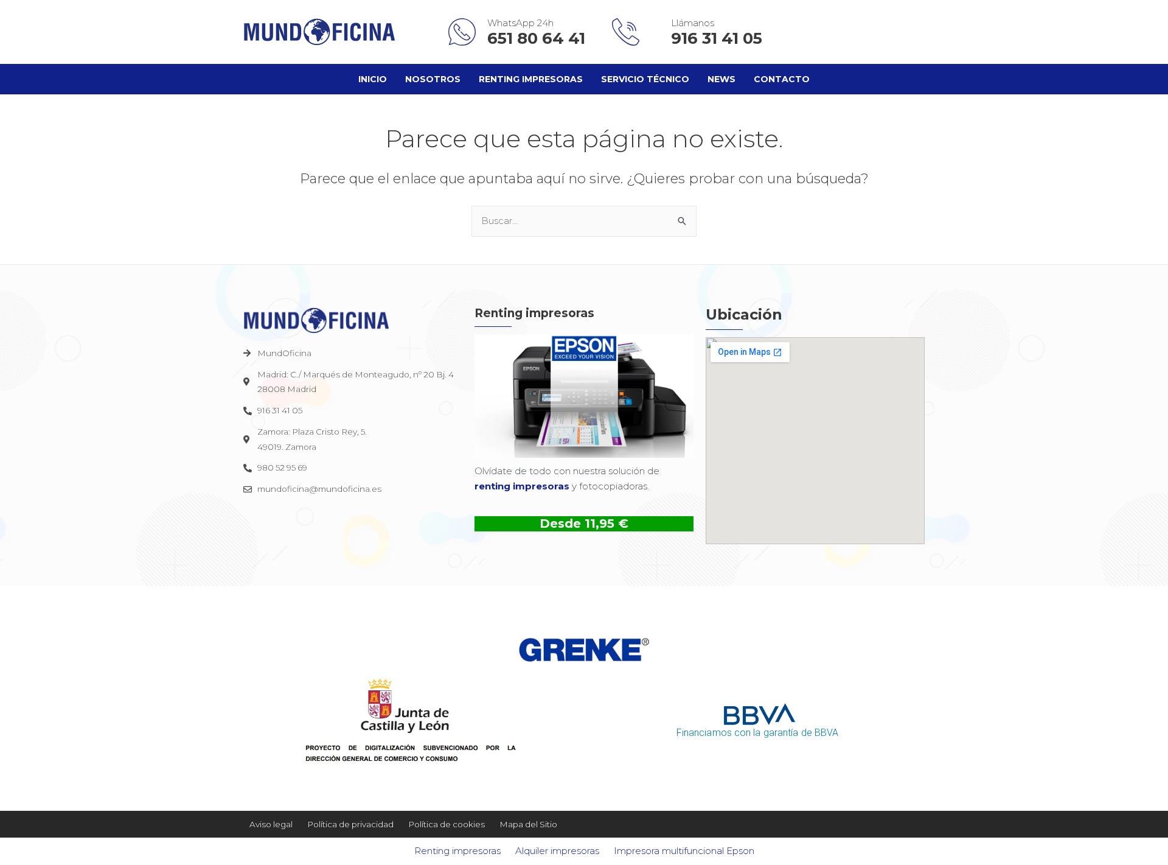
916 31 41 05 (716, 38)
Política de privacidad (350, 824)
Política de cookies (446, 824)
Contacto (782, 79)
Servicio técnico (645, 79)
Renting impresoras (531, 79)
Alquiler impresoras (557, 850)
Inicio (372, 79)
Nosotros (433, 79)
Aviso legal (271, 824)
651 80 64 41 (538, 38)
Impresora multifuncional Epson (684, 850)
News (721, 79)
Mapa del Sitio (528, 824)
